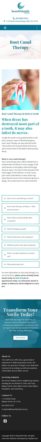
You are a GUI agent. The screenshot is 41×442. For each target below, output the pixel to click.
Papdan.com (33, 438)
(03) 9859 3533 (21, 18)
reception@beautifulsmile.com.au (14, 409)
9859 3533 (19, 278)
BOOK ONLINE (20, 338)
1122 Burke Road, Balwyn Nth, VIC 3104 (21, 21)
